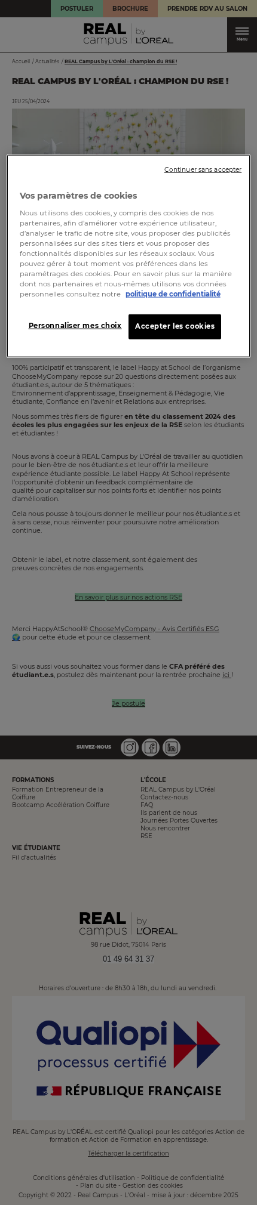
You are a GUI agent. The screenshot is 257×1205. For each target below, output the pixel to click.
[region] (129, 256)
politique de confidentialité (173, 294)
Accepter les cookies (175, 326)
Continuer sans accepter (202, 170)
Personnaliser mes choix (75, 326)
